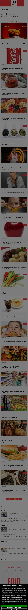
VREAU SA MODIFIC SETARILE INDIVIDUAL (14, 607)
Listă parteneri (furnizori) (5, 603)
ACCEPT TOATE (14, 605)
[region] (14, 597)
